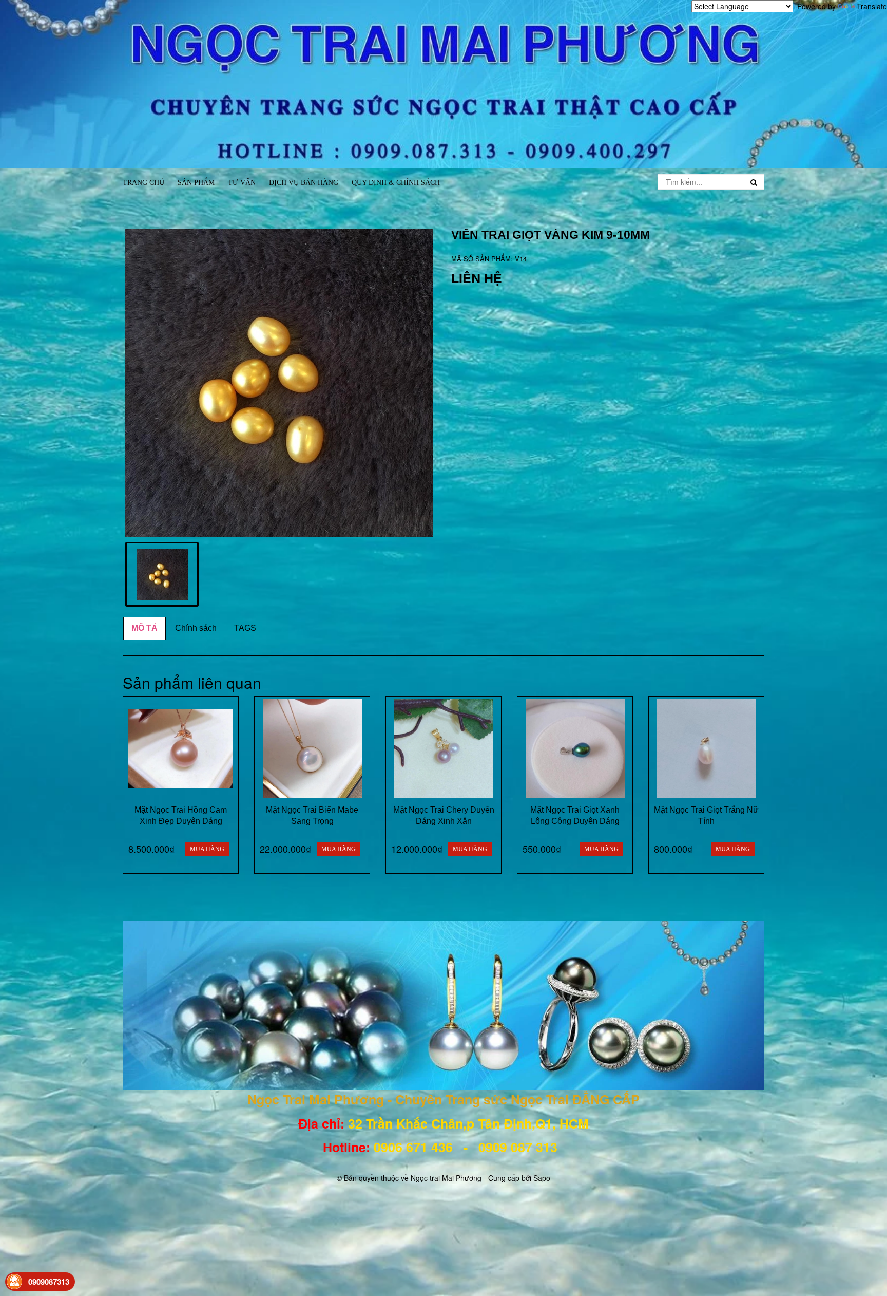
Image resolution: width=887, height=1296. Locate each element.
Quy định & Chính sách (396, 182)
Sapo (541, 1178)
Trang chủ (143, 182)
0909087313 (48, 1281)
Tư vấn (242, 182)
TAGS (245, 628)
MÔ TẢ (144, 628)
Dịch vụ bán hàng (303, 182)
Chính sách (196, 628)
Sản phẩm (196, 182)
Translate (872, 6)
